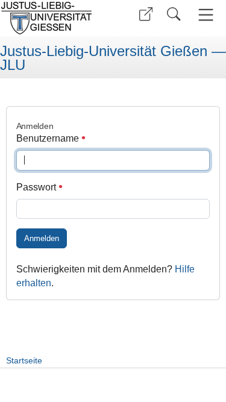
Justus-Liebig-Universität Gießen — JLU (113, 58)
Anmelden (41, 238)
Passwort (37, 187)
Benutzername (48, 138)
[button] (145, 14)
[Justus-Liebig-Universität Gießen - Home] (54, 18)
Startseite (24, 360)
